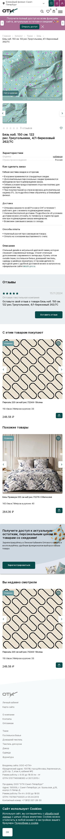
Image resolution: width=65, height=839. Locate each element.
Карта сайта (8, 707)
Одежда (6, 752)
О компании (8, 714)
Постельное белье (11, 735)
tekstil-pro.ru (29, 266)
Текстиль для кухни (12, 744)
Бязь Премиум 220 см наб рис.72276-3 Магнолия (27, 497)
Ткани (5, 731)
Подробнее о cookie (26, 823)
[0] (48, 12)
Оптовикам (8, 723)
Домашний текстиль (12, 739)
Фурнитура (8, 757)
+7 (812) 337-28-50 (32, 800)
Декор (5, 748)
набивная (57, 156)
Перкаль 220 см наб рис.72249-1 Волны (22, 402)
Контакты (7, 719)
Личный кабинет (10, 702)
